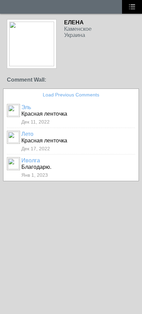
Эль (26, 107)
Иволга (30, 160)
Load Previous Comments (71, 94)
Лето (27, 134)
